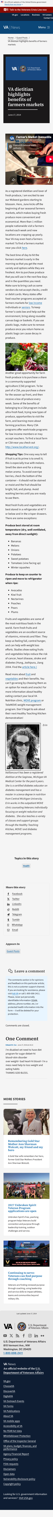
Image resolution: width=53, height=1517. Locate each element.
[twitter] (11, 1335)
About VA (8, 1416)
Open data (9, 1474)
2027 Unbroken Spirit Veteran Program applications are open (22, 1208)
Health (26, 865)
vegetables (11, 679)
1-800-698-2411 (13, 1353)
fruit (28, 674)
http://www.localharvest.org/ (22, 447)
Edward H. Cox (11, 1045)
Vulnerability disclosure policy (19, 1479)
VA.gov (6, 1381)
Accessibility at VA (12, 1426)
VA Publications (11, 1411)
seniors (26, 307)
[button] (26, 10)
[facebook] (23, 1335)
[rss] (17, 1335)
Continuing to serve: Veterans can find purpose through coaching (25, 1276)
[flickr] (42, 1335)
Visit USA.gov (26, 1498)
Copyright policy (12, 1484)
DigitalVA (8, 1396)
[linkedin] (36, 1335)
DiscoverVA (9, 1391)
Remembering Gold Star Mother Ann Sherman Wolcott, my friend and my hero (25, 1145)
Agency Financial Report (16, 1454)
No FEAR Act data (12, 1431)
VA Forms (8, 1406)
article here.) (29, 667)
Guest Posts (13, 951)
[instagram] (30, 1335)
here (24, 248)
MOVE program (32, 700)
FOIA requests (10, 1464)
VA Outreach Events (13, 1401)
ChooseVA (8, 1386)
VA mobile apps (11, 1421)
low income (35, 303)
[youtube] (5, 1335)
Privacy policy (10, 1459)
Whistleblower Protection (17, 1436)
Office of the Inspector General (19, 1441)
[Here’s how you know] (26, 3)
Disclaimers (9, 1469)
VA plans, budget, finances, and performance (20, 1447)
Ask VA (15, 993)
